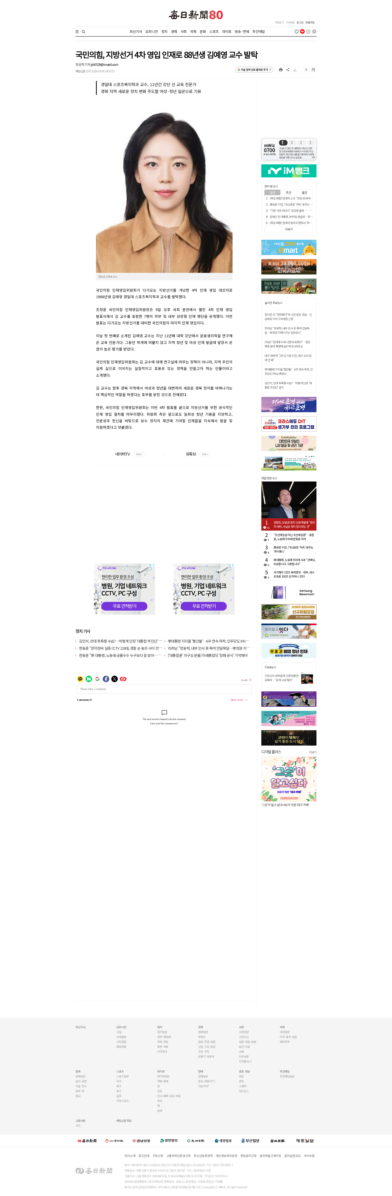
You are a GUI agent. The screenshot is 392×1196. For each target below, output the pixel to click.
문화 (203, 31)
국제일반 (285, 1031)
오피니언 (151, 31)
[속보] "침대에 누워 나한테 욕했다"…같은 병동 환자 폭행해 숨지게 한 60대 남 (287, 344)
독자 (159, 1100)
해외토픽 (285, 1041)
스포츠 (213, 31)
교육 (241, 1051)
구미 (78, 1125)
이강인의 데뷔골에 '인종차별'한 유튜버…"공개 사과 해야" (282, 678)
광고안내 (143, 1155)
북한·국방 (162, 1046)
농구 (118, 1091)
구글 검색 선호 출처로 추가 (254, 70)
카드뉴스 (244, 1091)
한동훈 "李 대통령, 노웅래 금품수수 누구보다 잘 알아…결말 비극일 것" (129, 655)
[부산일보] (250, 1141)
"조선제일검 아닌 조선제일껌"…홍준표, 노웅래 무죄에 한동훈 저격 (294, 537)
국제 (193, 31)
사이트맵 (309, 1155)
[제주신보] (304, 1140)
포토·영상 (244, 1071)
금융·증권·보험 (206, 1041)
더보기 (312, 752)
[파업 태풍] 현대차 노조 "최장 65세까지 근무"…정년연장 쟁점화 (305, 198)
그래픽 (242, 1086)
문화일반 (80, 1076)
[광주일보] (196, 1140)
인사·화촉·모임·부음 (168, 1095)
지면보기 (279, 22)
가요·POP (203, 1086)
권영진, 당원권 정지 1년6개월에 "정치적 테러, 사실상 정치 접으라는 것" (294, 524)
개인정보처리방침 (226, 1155)
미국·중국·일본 (288, 1036)
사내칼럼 (121, 1036)
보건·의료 (244, 1046)
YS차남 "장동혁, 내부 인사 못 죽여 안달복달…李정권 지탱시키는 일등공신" (221, 648)
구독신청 (157, 1155)
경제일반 (203, 1031)
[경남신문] (141, 1140)
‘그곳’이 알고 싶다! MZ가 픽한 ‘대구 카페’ (285, 805)
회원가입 (309, 22)
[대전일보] (223, 1141)
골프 (118, 1095)
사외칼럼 (121, 1041)
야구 (118, 1081)
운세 (159, 1110)
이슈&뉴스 (270, 667)
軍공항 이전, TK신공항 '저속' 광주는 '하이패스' (295, 204)
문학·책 (80, 1091)
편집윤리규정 (248, 1155)
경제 (174, 31)
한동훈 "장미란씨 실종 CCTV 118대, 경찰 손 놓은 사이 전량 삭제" (124, 648)
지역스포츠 (122, 1100)
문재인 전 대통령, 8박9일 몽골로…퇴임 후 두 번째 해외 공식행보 (305, 217)
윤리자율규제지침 (270, 1155)
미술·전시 (81, 1086)
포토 (241, 1081)
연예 (200, 1071)
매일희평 (121, 1046)
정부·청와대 (164, 1036)
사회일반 (244, 1031)
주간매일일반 (287, 1076)
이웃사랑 (244, 1056)
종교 (78, 1095)
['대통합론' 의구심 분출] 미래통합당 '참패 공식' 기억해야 (207, 655)
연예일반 (203, 1076)
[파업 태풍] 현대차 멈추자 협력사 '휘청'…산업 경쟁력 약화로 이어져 (307, 223)
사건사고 (244, 1036)
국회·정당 (162, 1041)
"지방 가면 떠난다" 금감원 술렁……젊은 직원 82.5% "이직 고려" (305, 210)
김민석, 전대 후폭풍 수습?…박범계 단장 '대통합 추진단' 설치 (122, 641)
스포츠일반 (122, 1076)
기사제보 (290, 22)
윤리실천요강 (292, 1155)
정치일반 (162, 1031)
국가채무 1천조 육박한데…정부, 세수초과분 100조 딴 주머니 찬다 (294, 574)
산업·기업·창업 (206, 1046)
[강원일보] (114, 1140)
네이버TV (128, 454)
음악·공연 (81, 1081)
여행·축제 (162, 1081)
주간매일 (258, 31)
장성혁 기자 (83, 64)
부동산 (201, 1036)
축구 (118, 1086)
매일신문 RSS (123, 1120)
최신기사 (136, 31)
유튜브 (197, 454)
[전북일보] (277, 1140)
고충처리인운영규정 (178, 1155)
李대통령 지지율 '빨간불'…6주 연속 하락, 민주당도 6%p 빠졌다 (213, 641)
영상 (241, 1076)
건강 (159, 1091)
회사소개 (130, 1155)
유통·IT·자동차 (206, 1056)
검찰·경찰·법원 (247, 1041)
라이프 (226, 31)
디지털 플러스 (271, 751)
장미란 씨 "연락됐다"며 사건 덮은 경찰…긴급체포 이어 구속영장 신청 (288, 316)
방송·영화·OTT (206, 1081)
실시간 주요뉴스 (273, 302)
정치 (164, 31)
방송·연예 (242, 31)
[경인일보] (168, 1140)
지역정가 (162, 1051)
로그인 (300, 22)
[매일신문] (87, 1141)
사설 (118, 1031)
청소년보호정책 (203, 1155)
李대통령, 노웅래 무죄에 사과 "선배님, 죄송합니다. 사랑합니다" (294, 562)
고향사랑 (80, 1120)
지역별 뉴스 (245, 1061)
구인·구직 (203, 1051)
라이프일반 (163, 1076)
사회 (183, 31)
